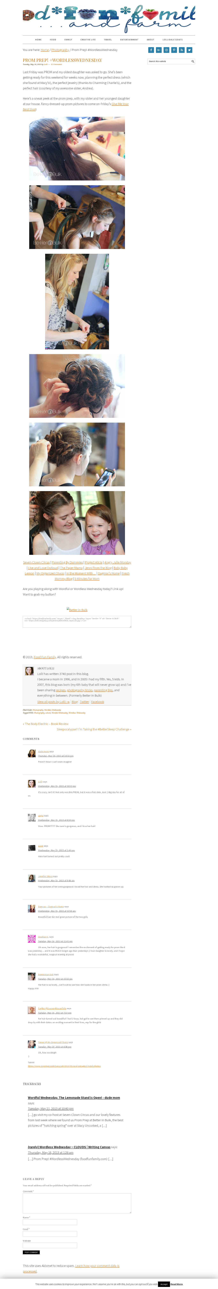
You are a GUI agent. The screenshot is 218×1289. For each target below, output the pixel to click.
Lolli (40, 781)
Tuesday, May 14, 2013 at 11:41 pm (55, 941)
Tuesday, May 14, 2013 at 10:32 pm (55, 978)
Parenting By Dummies (67, 562)
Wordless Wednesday (52, 710)
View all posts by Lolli (53, 701)
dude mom (43, 751)
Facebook (97, 701)
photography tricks (80, 690)
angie (41, 815)
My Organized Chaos (50, 573)
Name (26, 1217)
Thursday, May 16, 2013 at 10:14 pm (55, 755)
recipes (61, 690)
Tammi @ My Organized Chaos (53, 1042)
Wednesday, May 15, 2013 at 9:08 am (56, 880)
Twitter (84, 701)
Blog (75, 701)
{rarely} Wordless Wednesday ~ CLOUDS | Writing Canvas (69, 1147)
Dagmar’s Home (109, 573)
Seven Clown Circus (36, 562)
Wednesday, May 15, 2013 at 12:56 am (57, 911)
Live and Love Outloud (43, 568)
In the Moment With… (81, 573)
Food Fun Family (109, 16)
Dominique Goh (46, 974)
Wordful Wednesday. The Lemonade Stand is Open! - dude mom (74, 1097)
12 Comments (56, 64)
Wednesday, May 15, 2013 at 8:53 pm (56, 820)
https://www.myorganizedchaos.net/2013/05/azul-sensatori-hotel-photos (64, 1066)
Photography (38, 710)
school (48, 713)
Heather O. (43, 936)
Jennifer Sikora (45, 876)
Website (27, 1240)
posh (40, 845)
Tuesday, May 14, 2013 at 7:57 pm (54, 1012)
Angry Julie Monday (117, 562)
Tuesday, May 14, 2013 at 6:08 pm (54, 1046)
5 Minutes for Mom (87, 578)
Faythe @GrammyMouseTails (52, 1008)
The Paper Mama (71, 568)
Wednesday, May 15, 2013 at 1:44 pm (56, 850)
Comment (28, 1191)
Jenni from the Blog (98, 568)
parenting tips (103, 690)
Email (26, 1229)
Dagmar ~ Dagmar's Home (51, 906)
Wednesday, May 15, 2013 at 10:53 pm (57, 786)
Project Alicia (93, 562)
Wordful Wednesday (60, 713)
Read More (176, 1284)
